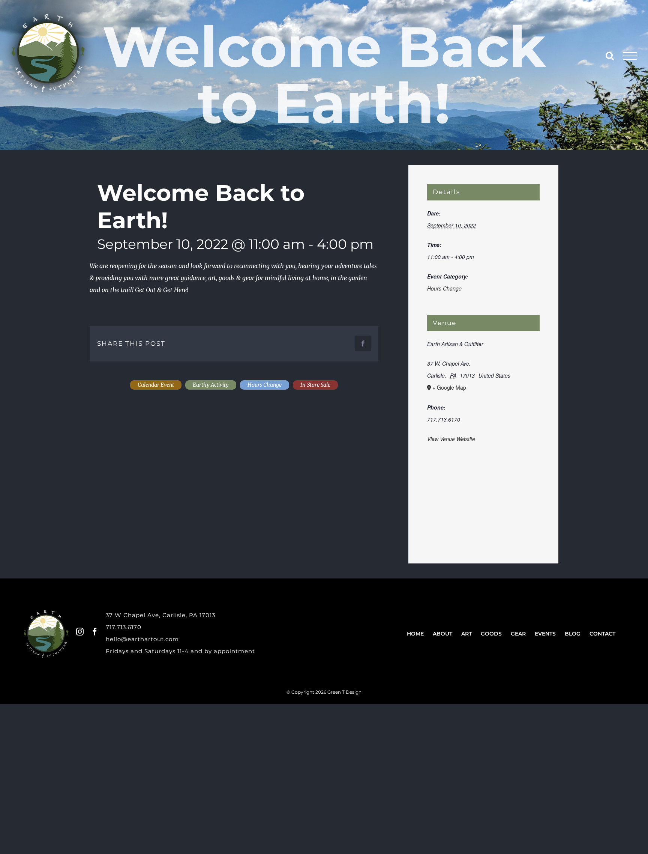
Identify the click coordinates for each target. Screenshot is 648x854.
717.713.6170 (123, 627)
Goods (491, 633)
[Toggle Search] (610, 55)
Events (545, 633)
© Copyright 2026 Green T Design (324, 692)
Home (415, 633)
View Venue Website (451, 439)
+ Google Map (449, 387)
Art (466, 633)
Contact (602, 633)
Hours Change (444, 288)
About (442, 633)
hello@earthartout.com (142, 639)
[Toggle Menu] (630, 56)
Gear (518, 633)
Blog (572, 633)
